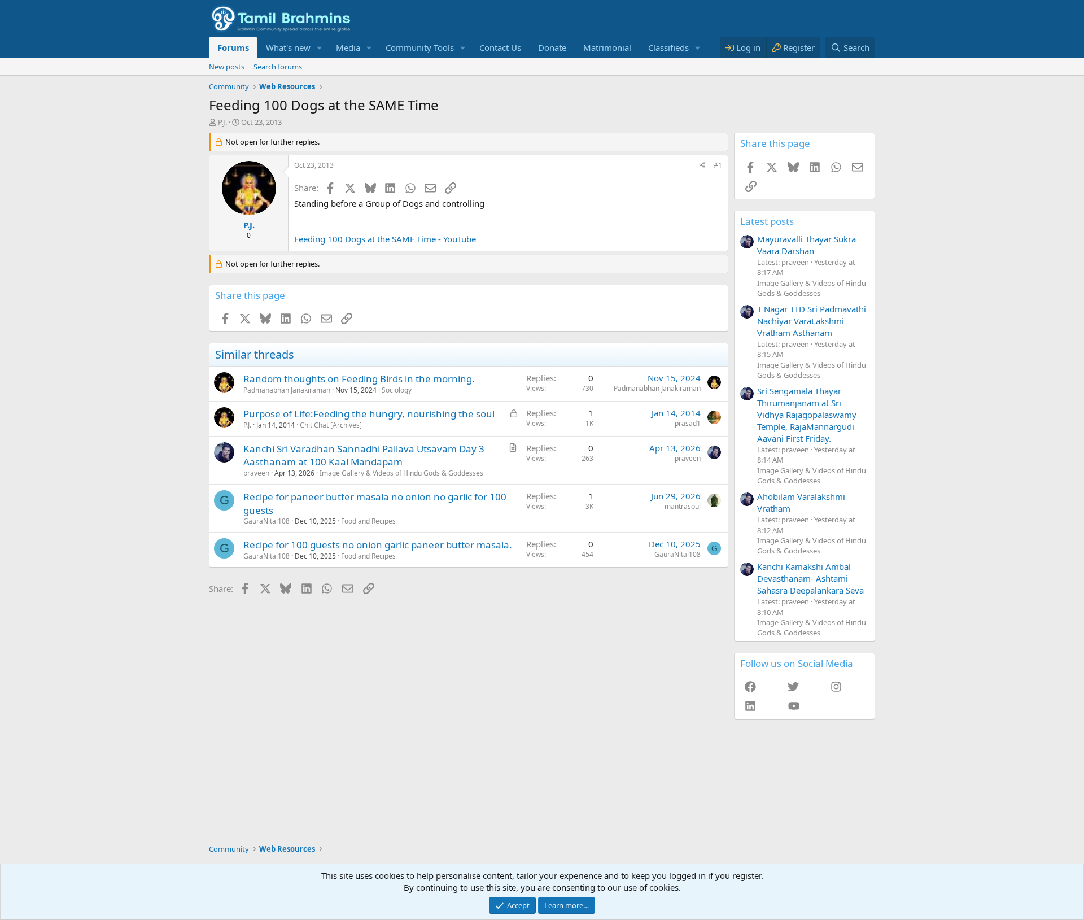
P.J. (222, 122)
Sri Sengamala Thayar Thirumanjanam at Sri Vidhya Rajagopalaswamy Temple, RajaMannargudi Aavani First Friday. (806, 414)
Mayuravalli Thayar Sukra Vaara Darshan (806, 244)
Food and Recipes (368, 521)
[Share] (702, 165)
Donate (552, 47)
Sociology (397, 390)
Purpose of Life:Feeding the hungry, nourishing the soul (369, 413)
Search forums (277, 67)
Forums (233, 47)
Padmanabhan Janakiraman (286, 390)
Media (348, 47)
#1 (718, 165)
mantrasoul (683, 506)
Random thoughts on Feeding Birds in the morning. (359, 378)
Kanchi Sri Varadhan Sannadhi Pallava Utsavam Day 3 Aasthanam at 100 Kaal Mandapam (363, 455)
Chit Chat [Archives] (331, 425)
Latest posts (767, 221)
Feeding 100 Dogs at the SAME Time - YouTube (385, 239)
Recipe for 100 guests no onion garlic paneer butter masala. (377, 544)
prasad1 (688, 423)
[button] (319, 47)
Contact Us (500, 47)
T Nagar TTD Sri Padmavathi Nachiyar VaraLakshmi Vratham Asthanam (811, 320)
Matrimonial (607, 47)
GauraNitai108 (266, 521)
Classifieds (668, 47)
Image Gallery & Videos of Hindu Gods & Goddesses (401, 473)
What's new (288, 47)
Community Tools (420, 47)
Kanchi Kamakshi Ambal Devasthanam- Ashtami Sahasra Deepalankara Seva (810, 578)
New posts (226, 67)
